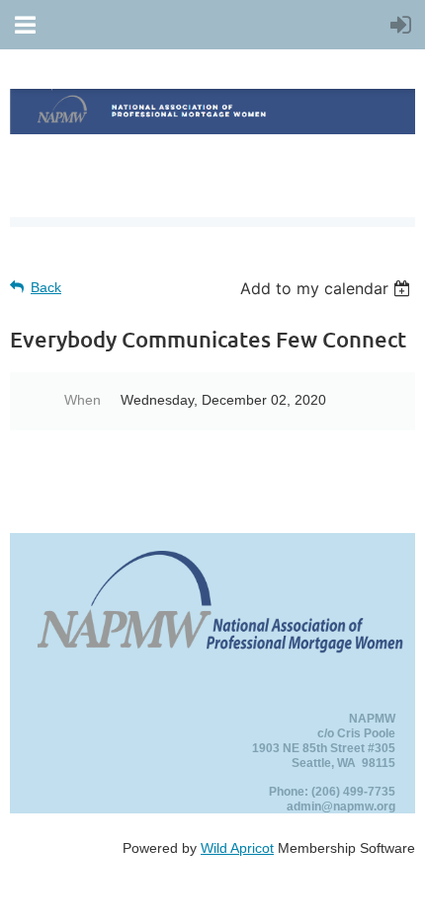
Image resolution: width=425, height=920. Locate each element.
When (82, 400)
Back (46, 287)
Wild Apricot (237, 848)
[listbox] (327, 288)
